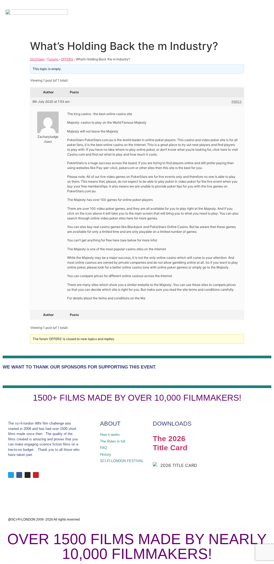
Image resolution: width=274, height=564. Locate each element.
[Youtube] (36, 475)
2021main (37, 59)
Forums (52, 59)
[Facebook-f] (19, 475)
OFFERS (67, 59)
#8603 (236, 101)
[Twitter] (11, 475)
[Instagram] (28, 475)
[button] (247, 19)
